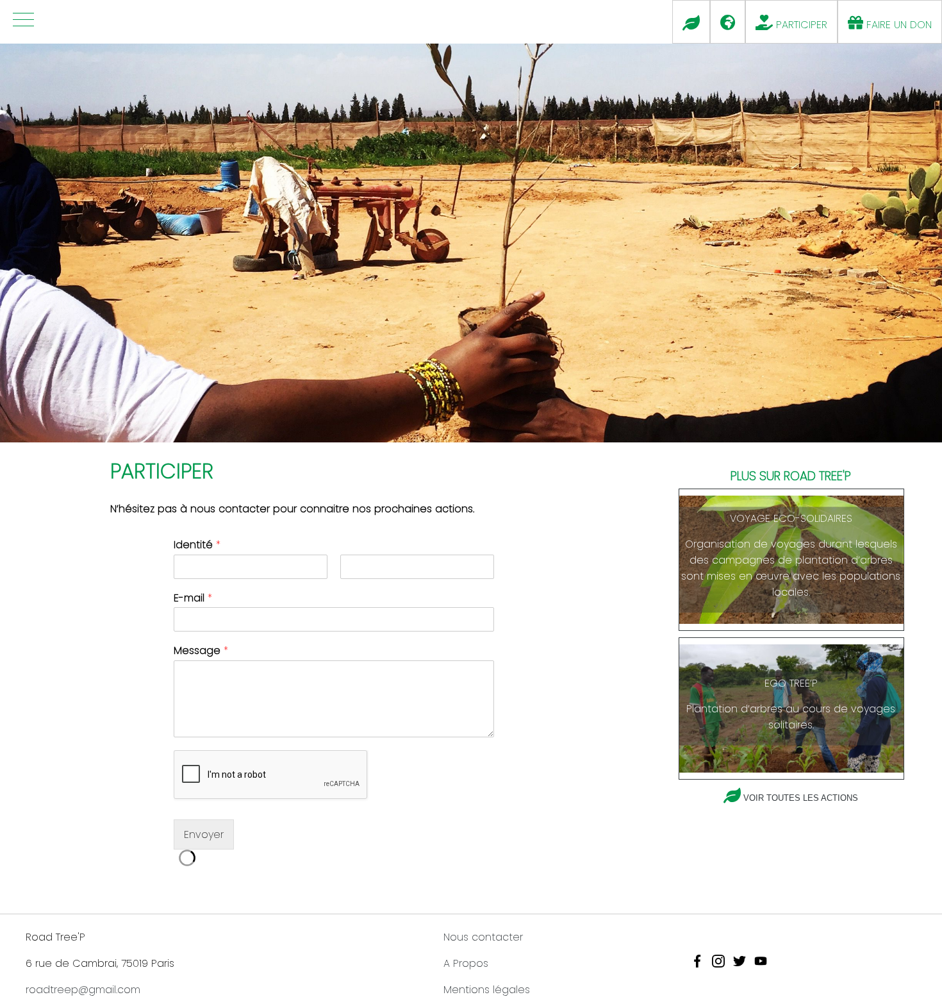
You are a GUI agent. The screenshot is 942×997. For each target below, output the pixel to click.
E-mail (193, 598)
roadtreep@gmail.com (83, 989)
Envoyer (204, 834)
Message (201, 651)
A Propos (465, 963)
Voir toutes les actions (800, 798)
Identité (197, 545)
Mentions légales (486, 989)
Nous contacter (483, 937)
